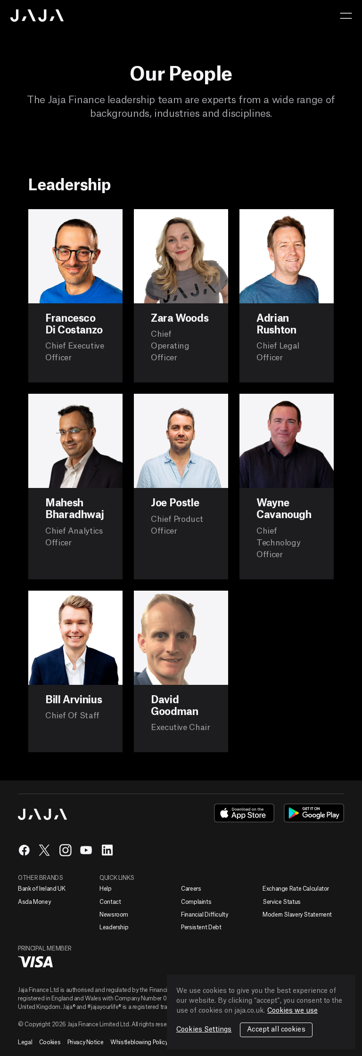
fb (24, 850)
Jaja (42, 814)
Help (105, 889)
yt (86, 850)
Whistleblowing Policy (138, 1042)
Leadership (113, 927)
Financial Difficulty (204, 915)
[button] (346, 15)
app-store (244, 813)
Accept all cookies (276, 1029)
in (107, 850)
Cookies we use (292, 1010)
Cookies (49, 1042)
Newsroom (113, 915)
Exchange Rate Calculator (296, 889)
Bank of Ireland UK (41, 889)
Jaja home (37, 15)
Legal (25, 1042)
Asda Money (34, 902)
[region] (261, 1012)
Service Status (282, 902)
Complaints (196, 902)
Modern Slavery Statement (297, 915)
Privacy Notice (85, 1042)
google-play (314, 813)
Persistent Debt (201, 927)
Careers (191, 889)
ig (65, 850)
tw (45, 850)
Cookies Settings (203, 1029)
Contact (110, 902)
